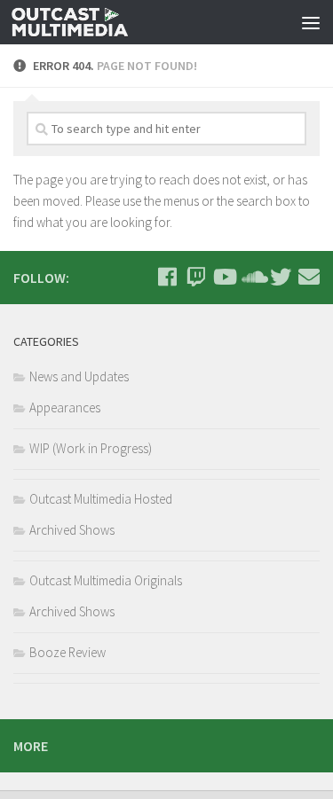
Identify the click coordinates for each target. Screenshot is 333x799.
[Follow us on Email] (309, 276)
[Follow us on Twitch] (195, 276)
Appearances (64, 407)
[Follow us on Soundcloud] (252, 276)
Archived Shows (72, 529)
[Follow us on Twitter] (280, 276)
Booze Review (67, 652)
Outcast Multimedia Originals (105, 580)
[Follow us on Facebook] (167, 276)
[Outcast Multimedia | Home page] (89, 22)
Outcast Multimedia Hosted (100, 498)
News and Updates (79, 376)
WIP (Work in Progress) (90, 448)
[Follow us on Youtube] (223, 276)
